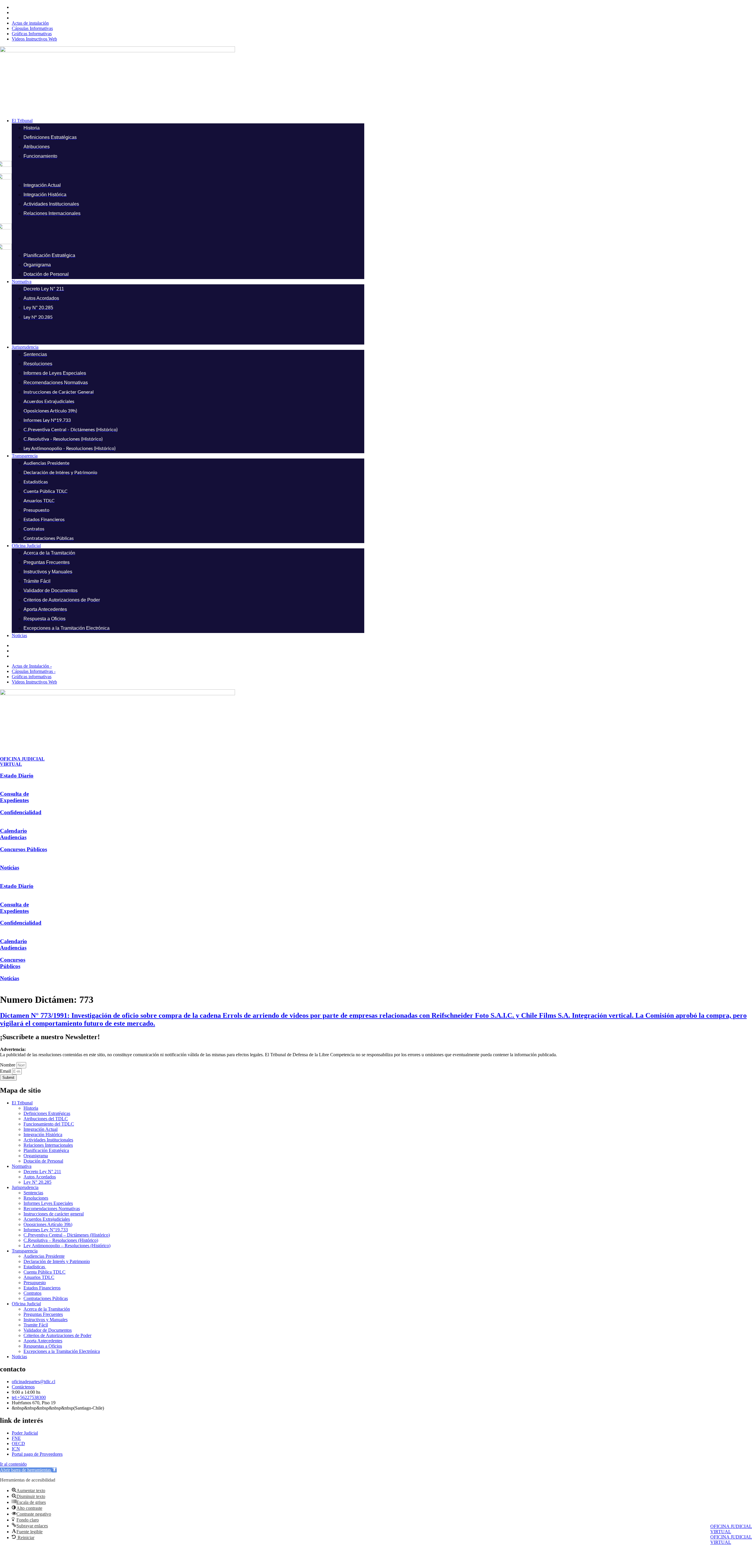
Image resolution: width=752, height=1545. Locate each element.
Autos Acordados (40, 1176)
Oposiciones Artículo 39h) (48, 1224)
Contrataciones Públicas (46, 1298)
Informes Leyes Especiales (48, 1203)
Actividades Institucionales (48, 1139)
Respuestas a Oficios (43, 1346)
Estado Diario (16, 775)
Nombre (8, 1064)
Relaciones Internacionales (48, 1145)
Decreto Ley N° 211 (42, 1171)
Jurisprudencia (25, 1187)
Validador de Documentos (48, 1330)
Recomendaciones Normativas (52, 1208)
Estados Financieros (42, 1287)
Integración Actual (41, 1129)
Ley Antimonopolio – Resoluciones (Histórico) (67, 1245)
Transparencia (25, 1250)
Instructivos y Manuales (46, 1319)
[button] (382, 120)
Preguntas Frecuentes (43, 1314)
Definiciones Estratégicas (47, 1113)
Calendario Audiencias (13, 834)
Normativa (21, 1166)
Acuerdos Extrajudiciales (47, 1219)
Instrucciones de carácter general (54, 1213)
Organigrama (36, 1155)
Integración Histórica (43, 1134)
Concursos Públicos (23, 849)
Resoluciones (36, 1197)
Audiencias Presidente (44, 1256)
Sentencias (33, 1192)
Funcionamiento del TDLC (49, 1123)
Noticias (9, 867)
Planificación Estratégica (46, 1150)
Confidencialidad (20, 812)
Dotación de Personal (43, 1160)
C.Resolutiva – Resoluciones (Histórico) (61, 1240)
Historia (31, 1108)
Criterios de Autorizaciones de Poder (57, 1335)
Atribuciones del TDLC (46, 1118)
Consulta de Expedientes (14, 797)
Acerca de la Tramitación (47, 1308)
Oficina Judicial (26, 1303)
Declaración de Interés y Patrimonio (57, 1261)
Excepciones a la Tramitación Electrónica (62, 1351)
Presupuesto (35, 1282)
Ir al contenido (13, 1464)
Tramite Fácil (36, 1324)
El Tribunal (22, 1102)
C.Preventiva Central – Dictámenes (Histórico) (67, 1234)
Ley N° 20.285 (37, 1182)
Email (6, 1071)
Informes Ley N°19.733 (46, 1229)
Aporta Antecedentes (43, 1340)
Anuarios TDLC (39, 1277)
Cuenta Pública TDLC (45, 1271)
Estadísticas (35, 1266)
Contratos (32, 1293)
